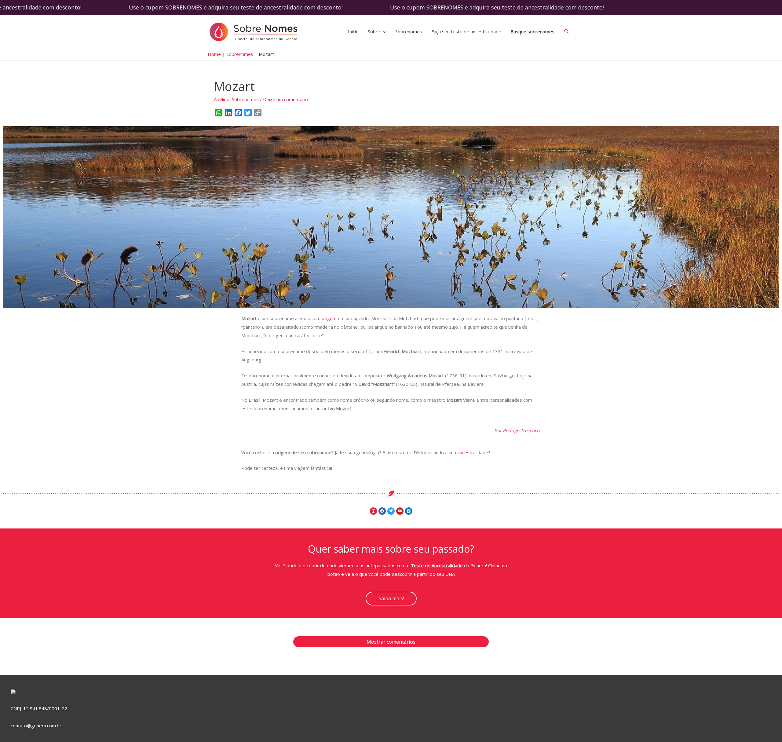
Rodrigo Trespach (521, 430)
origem (329, 318)
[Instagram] (373, 511)
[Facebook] (382, 511)
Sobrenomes (245, 99)
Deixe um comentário (285, 99)
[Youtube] (400, 511)
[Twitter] (391, 511)
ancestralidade (472, 452)
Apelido (221, 99)
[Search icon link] (567, 31)
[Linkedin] (408, 511)
